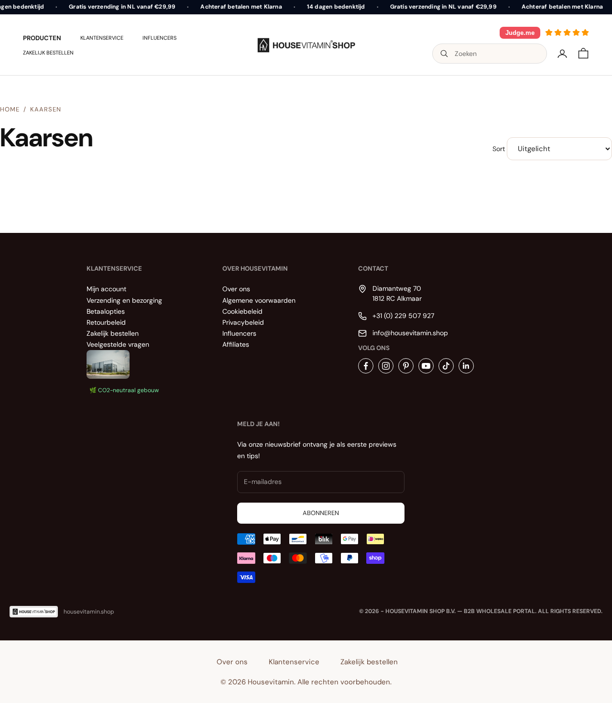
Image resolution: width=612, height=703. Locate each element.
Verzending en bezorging (124, 300)
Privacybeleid (243, 322)
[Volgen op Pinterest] (406, 366)
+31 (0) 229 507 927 (403, 315)
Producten (42, 38)
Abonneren (321, 513)
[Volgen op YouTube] (426, 366)
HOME (10, 109)
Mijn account (106, 289)
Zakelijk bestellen (48, 52)
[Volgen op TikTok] (446, 366)
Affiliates (235, 344)
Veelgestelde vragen (118, 344)
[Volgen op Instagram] (386, 366)
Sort (498, 148)
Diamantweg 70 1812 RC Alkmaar (397, 293)
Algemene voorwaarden (258, 300)
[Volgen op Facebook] (366, 366)
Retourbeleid (106, 322)
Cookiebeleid (242, 311)
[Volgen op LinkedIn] (466, 366)
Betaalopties (106, 311)
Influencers (159, 37)
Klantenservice (101, 37)
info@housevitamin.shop (410, 333)
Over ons (236, 289)
